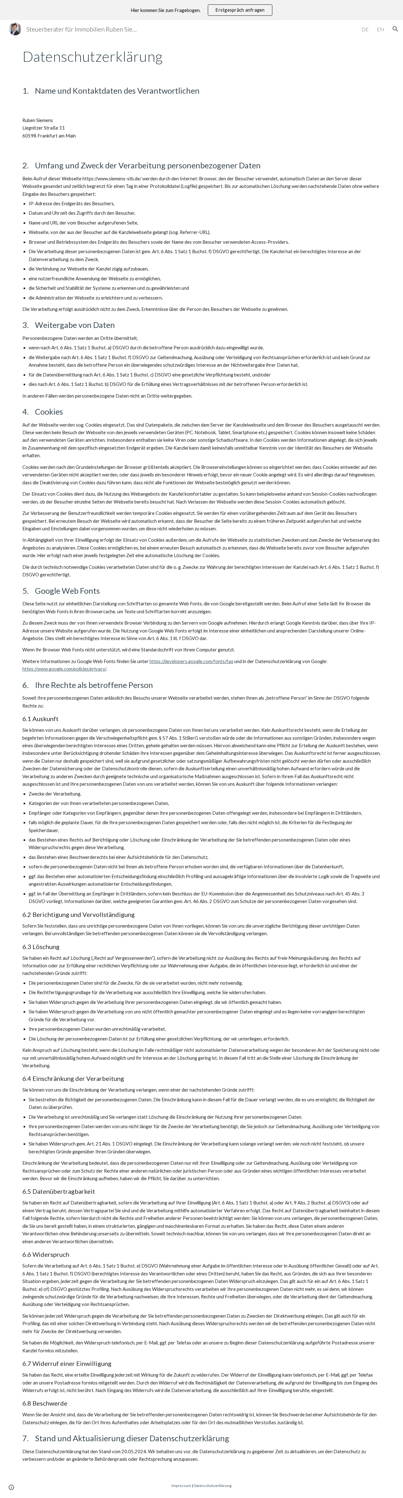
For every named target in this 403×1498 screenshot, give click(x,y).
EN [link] (380, 29)
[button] (395, 29)
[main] (201, 56)
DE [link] (365, 29)
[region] (201, 10)
